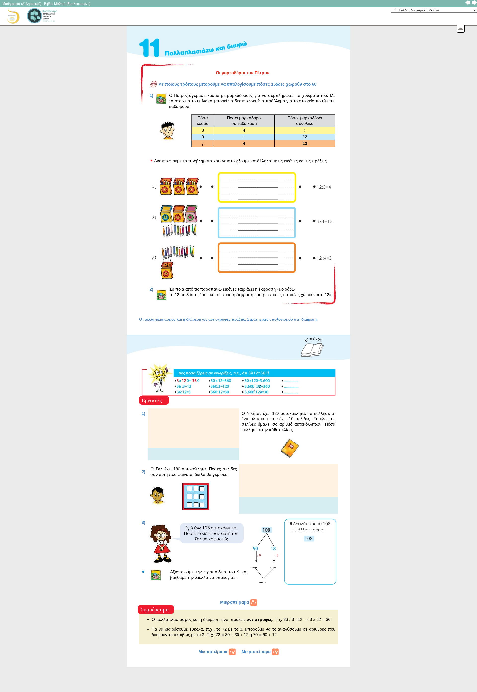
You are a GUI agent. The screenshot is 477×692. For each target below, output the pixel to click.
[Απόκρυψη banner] (461, 29)
